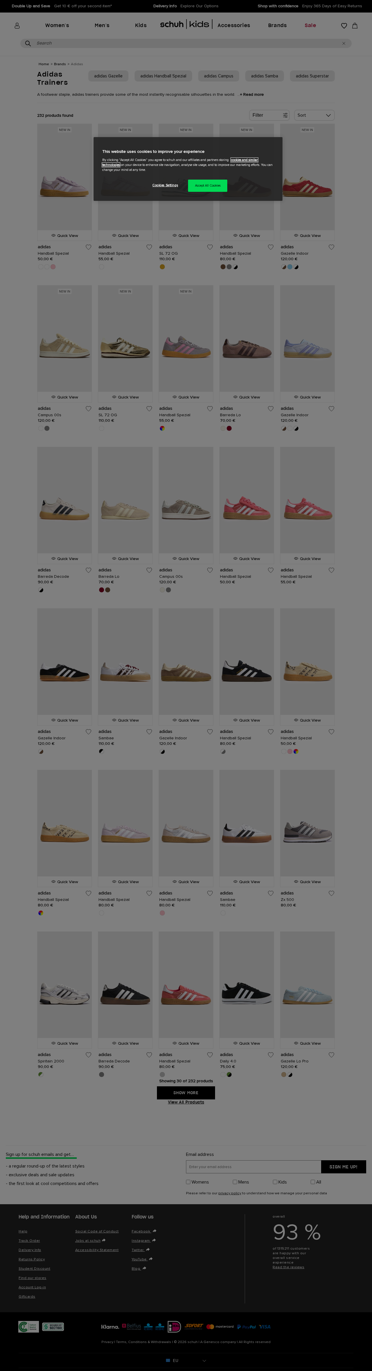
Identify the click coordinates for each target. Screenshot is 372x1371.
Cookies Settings (165, 185)
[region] (188, 169)
